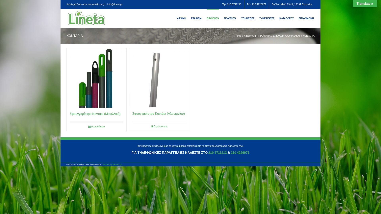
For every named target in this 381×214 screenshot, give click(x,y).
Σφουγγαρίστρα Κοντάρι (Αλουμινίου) (158, 113)
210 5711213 (217, 152)
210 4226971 (240, 152)
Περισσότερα (98, 126)
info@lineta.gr (114, 4)
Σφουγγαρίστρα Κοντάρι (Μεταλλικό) (95, 114)
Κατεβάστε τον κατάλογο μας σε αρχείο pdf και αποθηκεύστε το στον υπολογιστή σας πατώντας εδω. (191, 146)
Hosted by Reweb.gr (112, 164)
